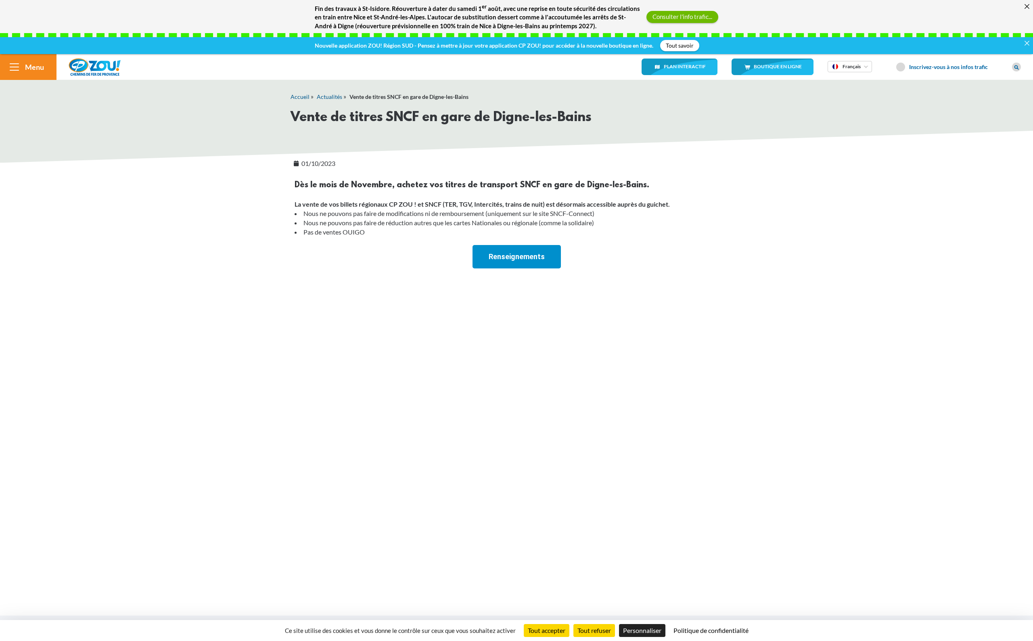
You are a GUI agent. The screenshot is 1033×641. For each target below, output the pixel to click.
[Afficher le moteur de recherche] (1016, 67)
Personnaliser (642, 630)
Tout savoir (680, 45)
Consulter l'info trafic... (682, 16)
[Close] (1026, 6)
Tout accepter (546, 630)
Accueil (300, 96)
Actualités (329, 96)
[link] (517, 256)
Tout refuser (594, 630)
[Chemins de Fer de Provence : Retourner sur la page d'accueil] (95, 66)
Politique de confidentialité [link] (711, 630)
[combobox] (850, 72)
